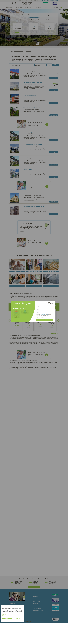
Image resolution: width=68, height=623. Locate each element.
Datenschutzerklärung (43, 314)
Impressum (3, 615)
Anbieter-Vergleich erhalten (44, 319)
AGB (47, 314)
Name (38, 309)
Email (38, 306)
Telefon (38, 312)
